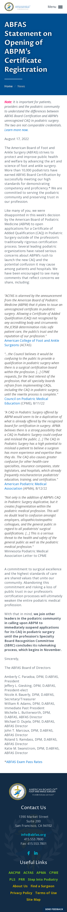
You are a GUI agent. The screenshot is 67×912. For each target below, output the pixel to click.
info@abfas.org (33, 834)
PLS (12, 879)
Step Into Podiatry (43, 879)
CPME (53, 872)
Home (8, 86)
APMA (41, 872)
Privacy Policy (21, 893)
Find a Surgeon (42, 886)
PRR (21, 879)
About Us (20, 886)
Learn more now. (16, 130)
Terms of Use (46, 893)
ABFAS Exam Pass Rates (24, 762)
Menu (52, 6)
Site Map (33, 899)
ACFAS (28, 872)
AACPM (14, 872)
